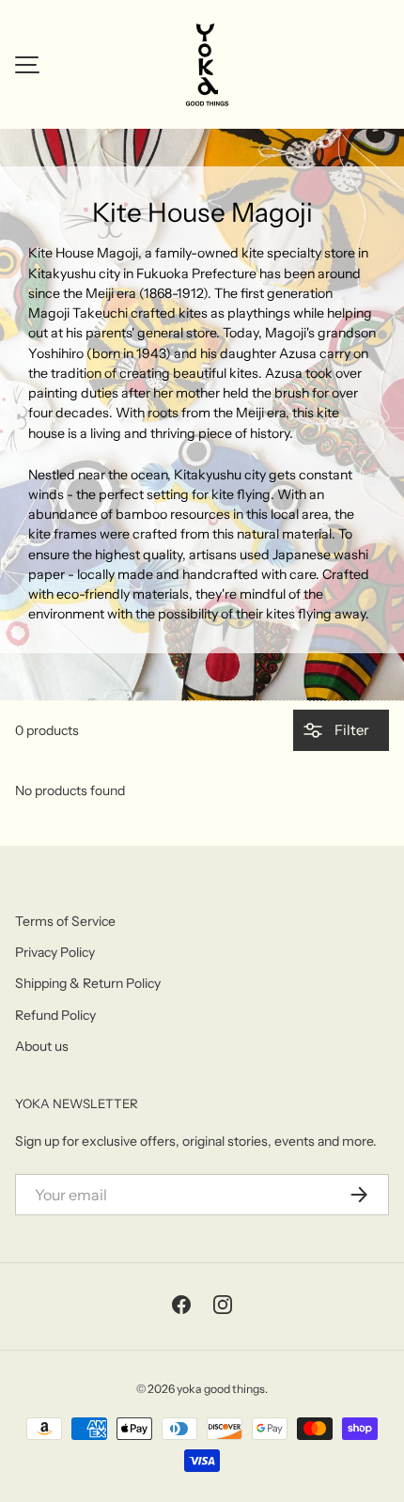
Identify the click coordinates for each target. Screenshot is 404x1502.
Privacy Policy (55, 952)
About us (42, 1046)
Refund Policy (55, 1015)
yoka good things (221, 1389)
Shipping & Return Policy (88, 983)
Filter (350, 730)
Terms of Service (65, 921)
